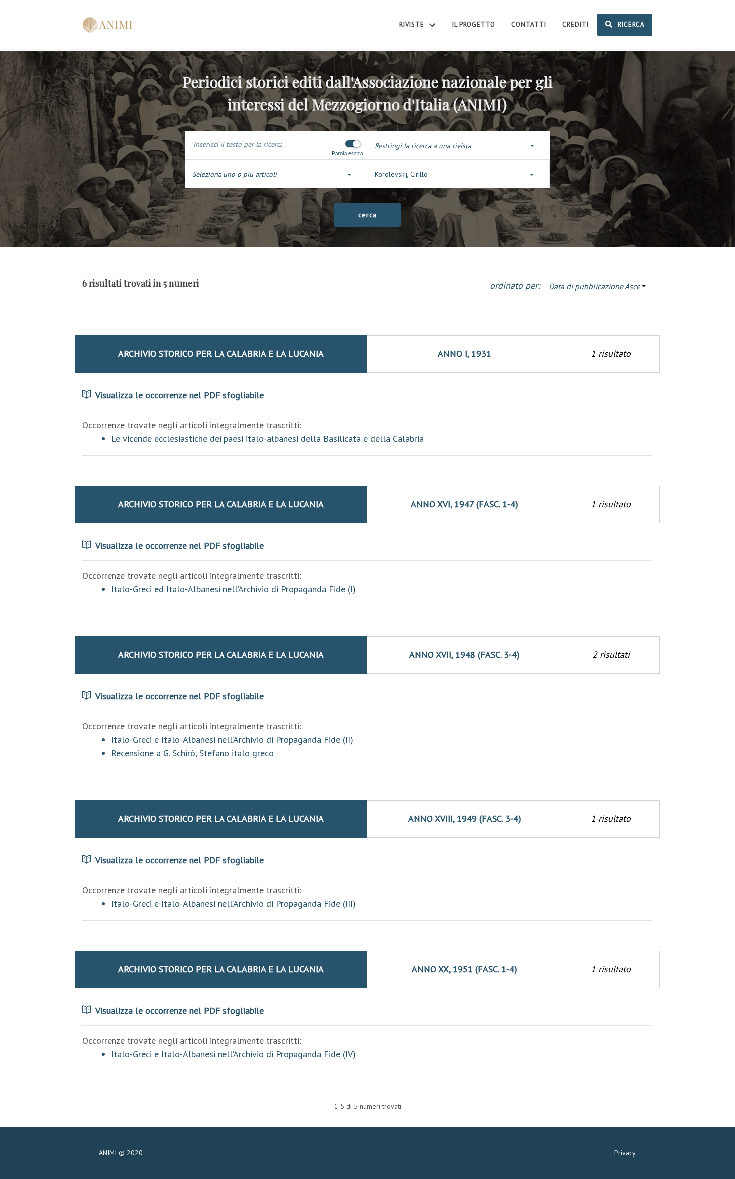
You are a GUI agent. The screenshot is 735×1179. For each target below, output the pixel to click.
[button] (458, 146)
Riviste (413, 24)
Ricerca (630, 24)
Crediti (575, 24)
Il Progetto (474, 24)
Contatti (529, 24)
